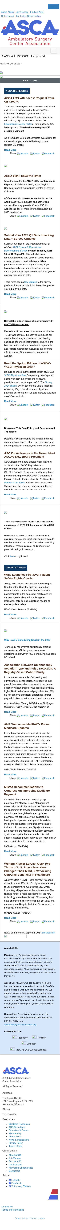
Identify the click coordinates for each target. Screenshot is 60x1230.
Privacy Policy (16, 1142)
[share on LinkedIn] (23, 153)
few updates (30, 282)
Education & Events (18, 1130)
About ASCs (15, 1136)
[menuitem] (8, 11)
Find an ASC (36, 11)
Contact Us (14, 1170)
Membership (15, 1133)
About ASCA (7, 11)
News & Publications (19, 1139)
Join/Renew (22, 11)
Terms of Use (15, 1146)
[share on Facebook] (48, 153)
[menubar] (30, 13)
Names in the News (14, 482)
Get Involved (7, 16)
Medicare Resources (19, 1123)
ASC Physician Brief (15, 375)
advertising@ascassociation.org (20, 1024)
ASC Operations (17, 1127)
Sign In (53, 6)
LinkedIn (31, 1043)
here (12, 556)
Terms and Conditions (13, 1209)
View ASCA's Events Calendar (31, 1049)
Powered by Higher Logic (30, 1218)
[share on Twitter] (35, 153)
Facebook (22, 1037)
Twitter (41, 1037)
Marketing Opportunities (28, 16)
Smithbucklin (48, 932)
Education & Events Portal (18, 124)
